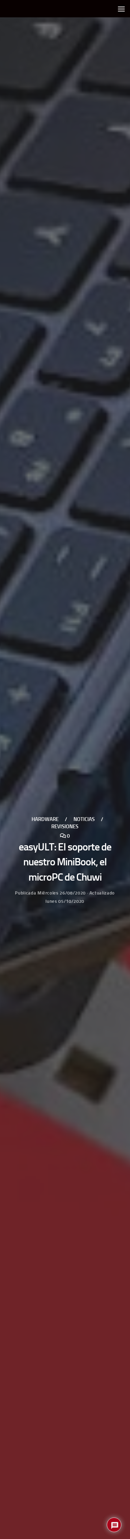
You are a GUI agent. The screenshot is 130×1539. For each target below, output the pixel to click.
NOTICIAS (84, 819)
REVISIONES (64, 826)
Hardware (45, 819)
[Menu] (121, 8)
